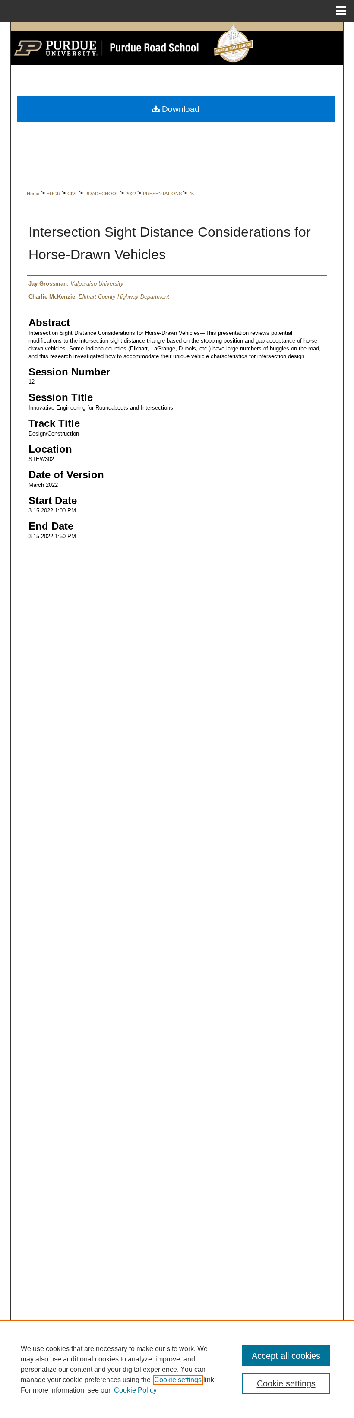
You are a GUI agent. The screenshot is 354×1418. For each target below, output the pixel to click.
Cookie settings (178, 1379)
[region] (177, 1369)
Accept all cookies (286, 1356)
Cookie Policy (135, 1390)
